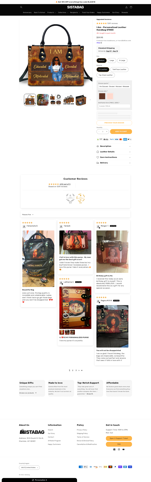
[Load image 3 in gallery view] (56, 100)
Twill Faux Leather (119, 69)
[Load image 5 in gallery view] (81, 100)
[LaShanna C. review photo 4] (72, 332)
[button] (21, 7)
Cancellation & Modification (87, 444)
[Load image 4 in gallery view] (68, 100)
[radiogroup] (114, 96)
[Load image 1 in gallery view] (30, 100)
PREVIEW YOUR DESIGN (114, 123)
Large (112, 60)
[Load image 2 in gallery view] (43, 100)
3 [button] (76, 370)
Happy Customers (54, 444)
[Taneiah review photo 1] (75, 242)
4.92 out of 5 (65, 184)
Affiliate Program (54, 441)
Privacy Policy (82, 430)
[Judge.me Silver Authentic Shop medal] (70, 198)
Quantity (99, 127)
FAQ (119, 444)
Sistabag (27, 474)
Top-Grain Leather (106, 75)
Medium (101, 60)
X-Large (122, 60)
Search (50, 430)
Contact (51, 437)
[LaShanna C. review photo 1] (75, 307)
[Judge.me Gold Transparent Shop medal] (81, 198)
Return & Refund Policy (85, 441)
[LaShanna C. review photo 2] (61, 332)
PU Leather (103, 69)
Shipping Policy (82, 433)
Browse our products (27, 393)
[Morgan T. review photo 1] (112, 251)
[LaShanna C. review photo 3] (67, 332)
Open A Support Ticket (119, 438)
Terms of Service (83, 437)
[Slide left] (21, 100)
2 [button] (72, 370)
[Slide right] (90, 100)
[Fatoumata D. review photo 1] (38, 258)
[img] (27, 223)
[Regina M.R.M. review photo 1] (112, 326)
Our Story (51, 433)
